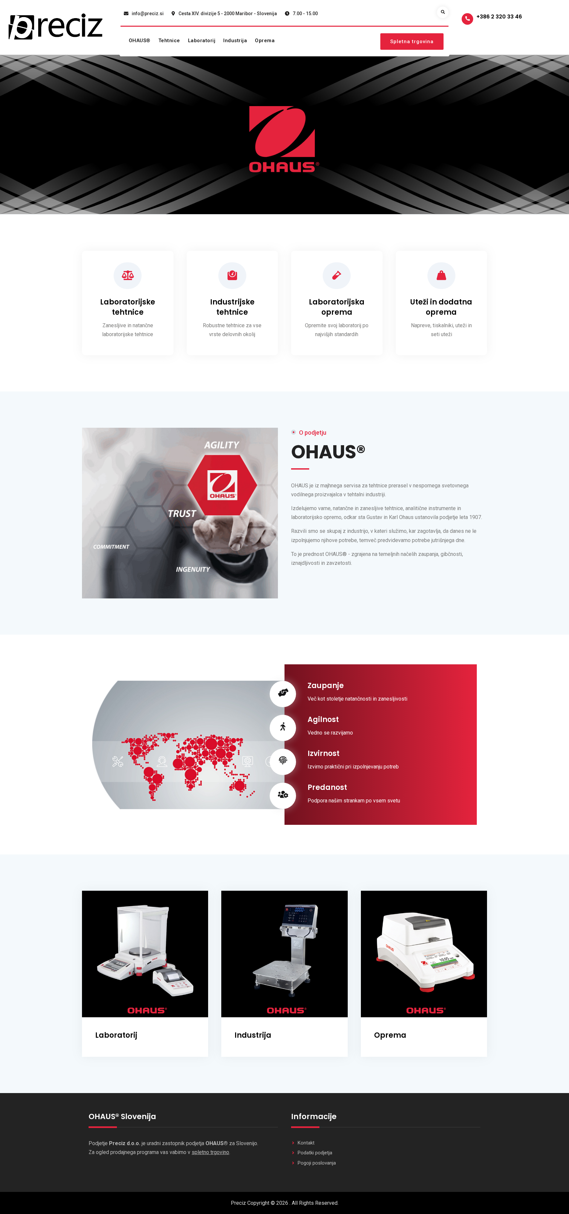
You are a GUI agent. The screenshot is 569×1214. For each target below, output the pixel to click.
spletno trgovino (210, 1152)
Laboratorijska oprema (337, 307)
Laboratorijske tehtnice (127, 307)
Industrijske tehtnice (232, 307)
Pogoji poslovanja (317, 1163)
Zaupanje (326, 685)
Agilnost (323, 719)
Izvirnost (323, 753)
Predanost (327, 787)
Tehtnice (169, 40)
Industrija (235, 40)
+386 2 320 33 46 (499, 16)
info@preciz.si (148, 13)
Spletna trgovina (412, 41)
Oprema (265, 40)
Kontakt (306, 1143)
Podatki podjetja (315, 1153)
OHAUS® (139, 40)
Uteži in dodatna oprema (441, 307)
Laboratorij (202, 40)
